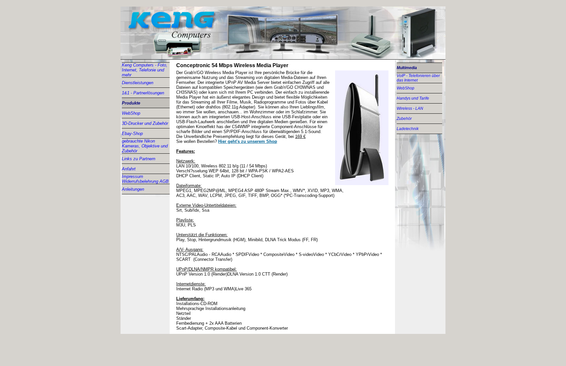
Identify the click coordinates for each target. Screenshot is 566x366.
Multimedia (407, 68)
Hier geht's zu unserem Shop (247, 141)
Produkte (131, 103)
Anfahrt (129, 168)
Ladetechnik (408, 128)
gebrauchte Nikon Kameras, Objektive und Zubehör (145, 146)
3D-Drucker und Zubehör (145, 123)
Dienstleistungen (137, 82)
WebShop (131, 113)
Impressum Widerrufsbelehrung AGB (145, 179)
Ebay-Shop (132, 133)
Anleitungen (133, 189)
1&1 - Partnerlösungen (143, 92)
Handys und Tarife (413, 98)
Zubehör (404, 118)
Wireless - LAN (410, 108)
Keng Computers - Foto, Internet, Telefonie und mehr (144, 70)
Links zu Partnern (138, 158)
